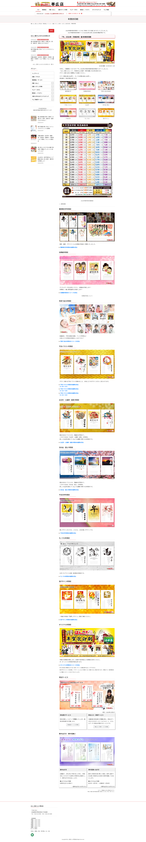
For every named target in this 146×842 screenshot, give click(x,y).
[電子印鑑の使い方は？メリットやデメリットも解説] (33, 129)
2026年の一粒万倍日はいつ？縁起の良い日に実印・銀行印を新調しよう (46, 159)
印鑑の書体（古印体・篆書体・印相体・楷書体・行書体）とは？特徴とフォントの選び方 (42, 58)
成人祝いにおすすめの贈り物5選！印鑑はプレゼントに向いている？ (46, 149)
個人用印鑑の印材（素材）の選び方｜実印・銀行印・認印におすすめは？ (46, 118)
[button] (74, 13)
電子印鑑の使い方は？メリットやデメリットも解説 (46, 127)
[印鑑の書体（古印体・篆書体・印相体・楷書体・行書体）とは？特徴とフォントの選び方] (33, 138)
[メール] (32, 834)
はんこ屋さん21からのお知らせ (43, 39)
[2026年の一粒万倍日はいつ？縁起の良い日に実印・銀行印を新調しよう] (33, 159)
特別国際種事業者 (42, 108)
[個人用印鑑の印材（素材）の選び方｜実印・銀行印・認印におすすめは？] (33, 119)
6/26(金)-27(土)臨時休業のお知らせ (54, 13)
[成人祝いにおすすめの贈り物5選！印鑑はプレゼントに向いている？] (33, 149)
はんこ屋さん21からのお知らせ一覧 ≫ (43, 64)
